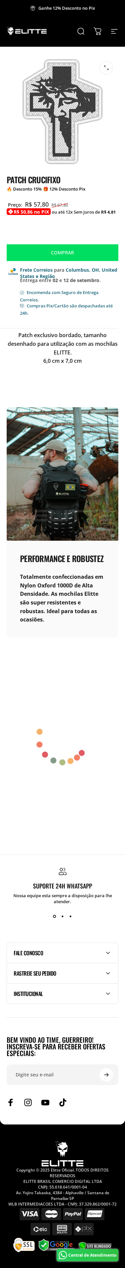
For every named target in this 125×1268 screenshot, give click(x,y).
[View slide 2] (63, 917)
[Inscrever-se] (106, 1074)
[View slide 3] (71, 917)
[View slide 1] (55, 917)
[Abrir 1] (106, 67)
